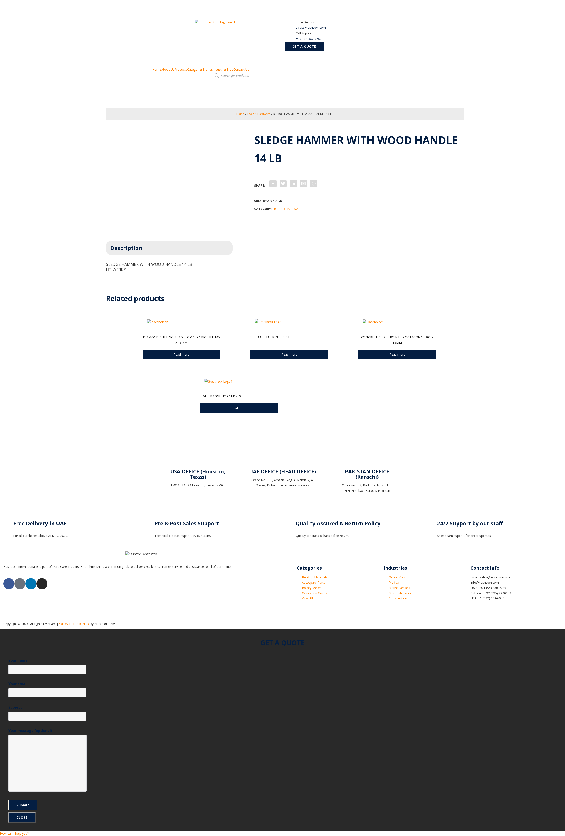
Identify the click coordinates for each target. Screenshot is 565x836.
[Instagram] (41, 583)
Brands (208, 69)
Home (156, 69)
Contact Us (241, 69)
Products (180, 69)
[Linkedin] (30, 583)
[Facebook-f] (8, 583)
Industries (220, 69)
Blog (230, 69)
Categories (195, 69)
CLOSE (22, 817)
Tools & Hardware (258, 114)
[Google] (19, 583)
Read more (181, 354)
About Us (167, 69)
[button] (304, 46)
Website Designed (74, 624)
